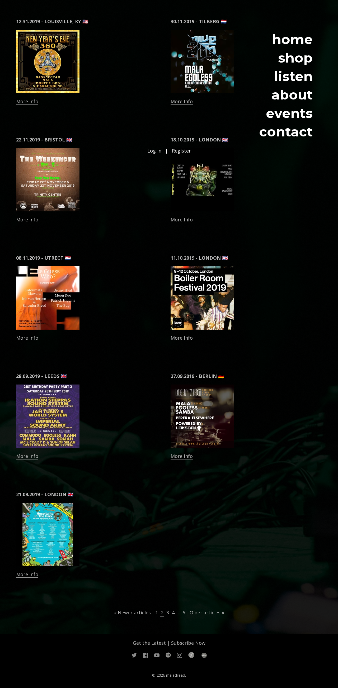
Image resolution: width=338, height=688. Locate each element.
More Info (27, 101)
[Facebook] (145, 655)
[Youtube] (156, 655)
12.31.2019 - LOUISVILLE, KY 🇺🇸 (52, 21)
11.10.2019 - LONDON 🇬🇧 (199, 258)
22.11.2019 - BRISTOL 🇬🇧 (44, 139)
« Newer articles (132, 612)
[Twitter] (134, 655)
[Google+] (191, 655)
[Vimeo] (168, 655)
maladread (175, 675)
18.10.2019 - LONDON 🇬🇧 (199, 139)
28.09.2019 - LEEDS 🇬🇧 (41, 376)
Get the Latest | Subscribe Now (169, 643)
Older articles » (207, 612)
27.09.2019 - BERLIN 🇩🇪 (197, 376)
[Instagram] (179, 655)
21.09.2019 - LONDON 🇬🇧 (44, 494)
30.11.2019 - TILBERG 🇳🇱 (199, 21)
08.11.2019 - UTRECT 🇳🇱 (43, 258)
